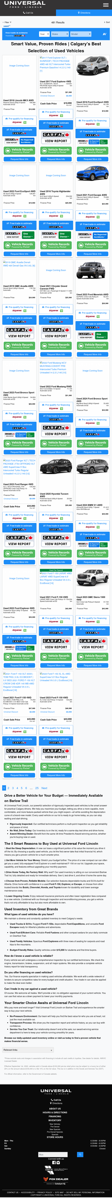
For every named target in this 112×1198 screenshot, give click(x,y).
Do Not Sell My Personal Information (85, 1192)
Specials (55, 1134)
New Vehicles (55, 1124)
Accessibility (28, 1192)
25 (37, 788)
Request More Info (19, 159)
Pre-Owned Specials (55, 1132)
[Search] (80, 1154)
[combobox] (44, 34)
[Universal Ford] (24, 4)
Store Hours (55, 1137)
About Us (55, 1108)
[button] (19, 121)
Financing (55, 1116)
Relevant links (10, 1049)
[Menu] (106, 5)
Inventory (54, 1120)
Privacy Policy (45, 1192)
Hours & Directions (55, 1112)
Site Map (59, 1192)
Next (44, 788)
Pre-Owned (55, 1126)
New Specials (55, 1129)
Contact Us (13, 1192)
